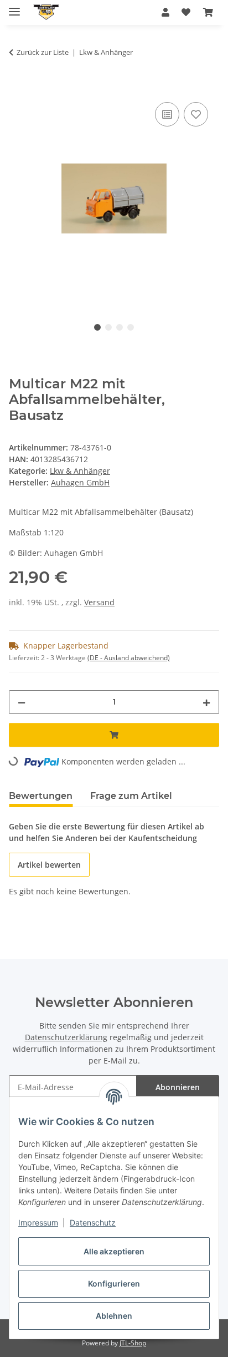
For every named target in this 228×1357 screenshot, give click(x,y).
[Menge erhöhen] (206, 702)
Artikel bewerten (49, 864)
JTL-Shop (133, 1343)
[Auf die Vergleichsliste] (167, 114)
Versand (99, 602)
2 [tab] (108, 327)
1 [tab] (97, 327)
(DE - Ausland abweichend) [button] (128, 657)
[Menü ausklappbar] (14, 7)
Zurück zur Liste (43, 52)
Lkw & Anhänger (80, 470)
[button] (165, 12)
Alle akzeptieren (114, 1251)
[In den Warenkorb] (18, 87)
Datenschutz (93, 1222)
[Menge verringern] (21, 702)
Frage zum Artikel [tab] (131, 796)
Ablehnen (114, 1315)
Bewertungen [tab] (40, 796)
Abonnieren (178, 1087)
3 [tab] (119, 327)
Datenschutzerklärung (66, 1037)
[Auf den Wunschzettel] (196, 114)
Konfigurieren (114, 1283)
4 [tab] (130, 327)
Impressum (38, 1222)
